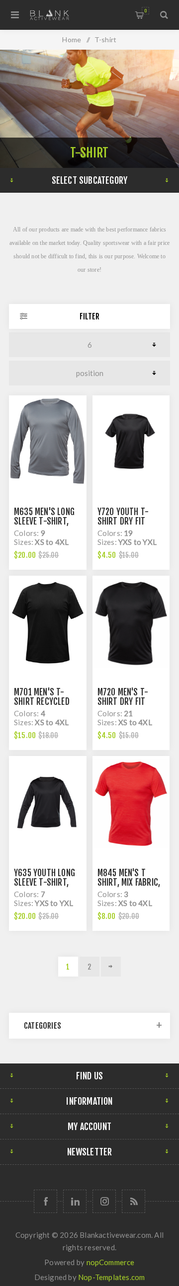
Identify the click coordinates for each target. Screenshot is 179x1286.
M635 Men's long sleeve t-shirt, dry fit (44, 521)
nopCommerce (111, 1262)
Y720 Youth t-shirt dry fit (123, 517)
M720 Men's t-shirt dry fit (123, 697)
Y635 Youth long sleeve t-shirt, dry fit (44, 882)
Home (71, 39)
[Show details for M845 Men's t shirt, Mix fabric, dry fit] (131, 803)
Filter (89, 316)
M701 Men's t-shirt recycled (42, 697)
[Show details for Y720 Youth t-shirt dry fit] (131, 442)
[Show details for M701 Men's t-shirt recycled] (48, 623)
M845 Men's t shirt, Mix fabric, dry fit (129, 882)
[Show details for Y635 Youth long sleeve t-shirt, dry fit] (48, 803)
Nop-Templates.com (111, 1277)
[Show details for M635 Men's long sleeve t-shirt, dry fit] (48, 442)
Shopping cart (145, 10)
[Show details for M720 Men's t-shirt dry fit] (131, 623)
